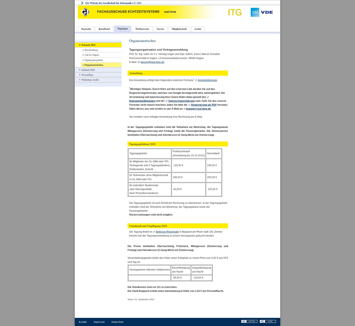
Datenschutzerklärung (181, 101)
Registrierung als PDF (204, 104)
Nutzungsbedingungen (142, 101)
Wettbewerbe (142, 29)
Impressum (99, 321)
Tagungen (122, 28)
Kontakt (83, 321)
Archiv (198, 29)
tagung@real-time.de (152, 62)
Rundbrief (104, 29)
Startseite (86, 29)
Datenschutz (117, 321)
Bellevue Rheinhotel (167, 231)
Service (160, 29)
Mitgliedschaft (179, 29)
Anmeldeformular (207, 80)
